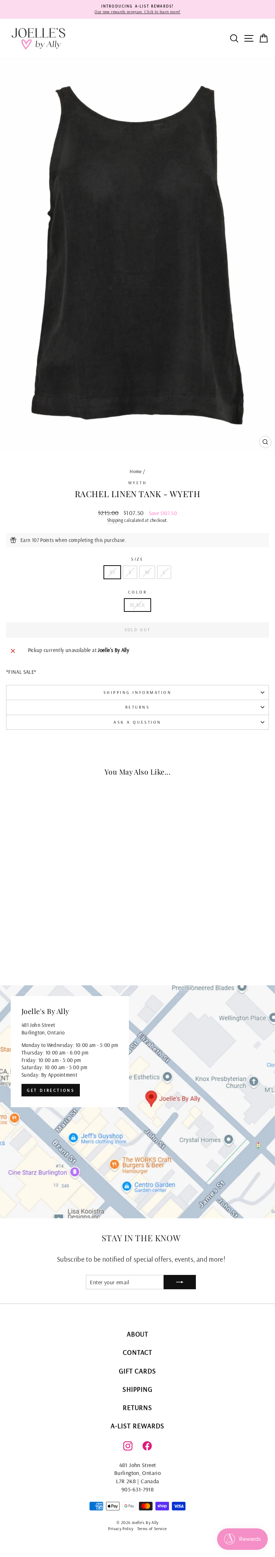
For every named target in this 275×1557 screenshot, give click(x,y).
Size (137, 559)
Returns (137, 707)
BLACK (137, 604)
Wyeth (137, 482)
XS (112, 571)
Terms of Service (152, 1528)
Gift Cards (137, 1370)
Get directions (50, 1090)
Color (137, 592)
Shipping (115, 520)
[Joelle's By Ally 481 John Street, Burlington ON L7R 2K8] (137, 1101)
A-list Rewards (137, 1425)
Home (135, 471)
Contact (137, 1352)
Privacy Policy (120, 1528)
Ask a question (137, 722)
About (138, 1333)
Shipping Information (137, 692)
